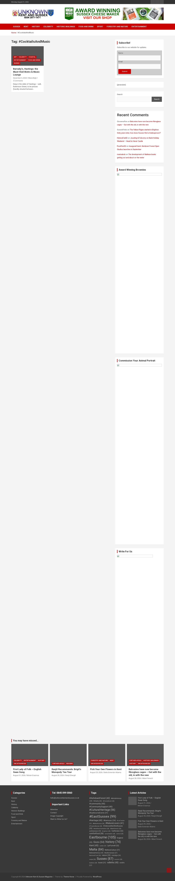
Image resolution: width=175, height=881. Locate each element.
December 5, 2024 (20, 78)
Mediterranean (110, 853)
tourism (118, 859)
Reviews (69, 763)
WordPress (97, 877)
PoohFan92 (121, 146)
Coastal (32, 57)
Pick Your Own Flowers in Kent (106, 769)
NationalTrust (95, 855)
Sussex (16, 27)
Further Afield (58, 763)
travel (102, 863)
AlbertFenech (115, 828)
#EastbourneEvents (98, 813)
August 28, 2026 (135, 778)
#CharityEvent (108, 801)
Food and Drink (86, 27)
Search (119, 94)
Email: (120, 62)
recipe (92, 859)
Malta (96, 849)
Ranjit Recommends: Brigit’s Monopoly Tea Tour (66, 771)
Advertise (54, 809)
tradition (93, 863)
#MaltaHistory (98, 823)
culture (119, 834)
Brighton (106, 831)
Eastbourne (102, 837)
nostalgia (116, 855)
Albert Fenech (147, 778)
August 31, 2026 (19, 775)
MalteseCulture (112, 850)
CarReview (117, 831)
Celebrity (48, 27)
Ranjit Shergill (70, 775)
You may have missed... (25, 740)
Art (15, 57)
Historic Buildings (66, 27)
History (36, 27)
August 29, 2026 (96, 772)
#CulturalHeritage (102, 809)
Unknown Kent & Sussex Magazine (38, 877)
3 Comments (18, 81)
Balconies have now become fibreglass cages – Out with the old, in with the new (145, 772)
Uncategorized (20, 763)
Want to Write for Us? (58, 819)
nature (106, 855)
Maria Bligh (32, 78)
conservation (110, 834)
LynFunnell (113, 846)
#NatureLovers (114, 823)
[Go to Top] (169, 870)
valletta (112, 862)
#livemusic (109, 820)
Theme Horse (68, 877)
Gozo (98, 842)
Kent (26, 27)
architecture (95, 831)
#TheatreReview (95, 826)
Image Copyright (56, 816)
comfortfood (96, 833)
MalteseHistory (96, 853)
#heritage (95, 820)
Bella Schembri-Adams (112, 772)
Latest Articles (138, 792)
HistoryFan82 (122, 138)
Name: (120, 53)
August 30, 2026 (58, 775)
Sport (100, 27)
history (113, 842)
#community (97, 803)
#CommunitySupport (100, 806)
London (103, 846)
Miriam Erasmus (33, 775)
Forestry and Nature (117, 27)
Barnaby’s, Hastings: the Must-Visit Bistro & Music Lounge (26, 71)
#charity (97, 801)
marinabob (121, 154)
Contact (53, 813)
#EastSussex (102, 816)
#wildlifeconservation (101, 828)
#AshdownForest (99, 798)
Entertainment (139, 27)
